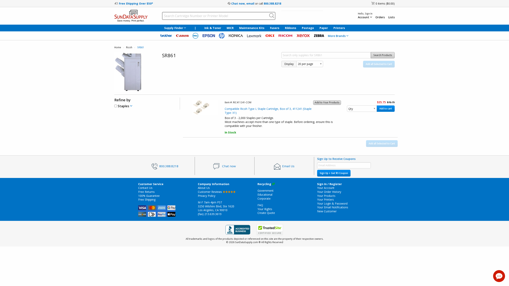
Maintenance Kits (251, 28)
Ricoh (129, 47)
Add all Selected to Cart (379, 64)
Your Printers (325, 199)
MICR (230, 28)
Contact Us (145, 188)
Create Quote (266, 213)
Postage (308, 28)
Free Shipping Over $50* (136, 3)
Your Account (325, 188)
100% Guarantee (149, 196)
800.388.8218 (272, 3)
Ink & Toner (212, 28)
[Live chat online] (499, 276)
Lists (391, 17)
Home (117, 47)
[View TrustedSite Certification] (270, 229)
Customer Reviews (210, 192)
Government (265, 190)
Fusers (274, 28)
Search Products (382, 55)
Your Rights (264, 209)
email (250, 3)
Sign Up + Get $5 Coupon (334, 173)
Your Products (326, 196)
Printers (339, 28)
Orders (380, 17)
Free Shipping (146, 199)
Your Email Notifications (332, 207)
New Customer (327, 211)
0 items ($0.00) (385, 3)
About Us (204, 188)
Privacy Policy (206, 196)
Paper (324, 28)
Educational (264, 194)
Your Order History (329, 192)
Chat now (238, 3)
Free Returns (146, 192)
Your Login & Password (332, 203)
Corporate (264, 198)
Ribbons (290, 28)
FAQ (260, 205)
